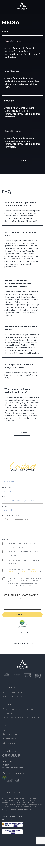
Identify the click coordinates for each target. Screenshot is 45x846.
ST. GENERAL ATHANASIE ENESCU (21, 709)
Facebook (11, 739)
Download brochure (24, 643)
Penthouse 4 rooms (13, 696)
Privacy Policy (9, 819)
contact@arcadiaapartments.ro (22, 638)
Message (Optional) (11, 515)
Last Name (7, 478)
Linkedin (10, 743)
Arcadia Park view (34, 4)
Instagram (11, 735)
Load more (22, 433)
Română (6, 792)
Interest (6, 539)
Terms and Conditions (28, 571)
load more (22, 160)
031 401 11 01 (22, 633)
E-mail (5, 497)
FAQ (4, 730)
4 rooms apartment (13, 692)
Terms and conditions (12, 816)
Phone (5, 506)
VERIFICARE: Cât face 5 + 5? (22, 597)
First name (7, 487)
